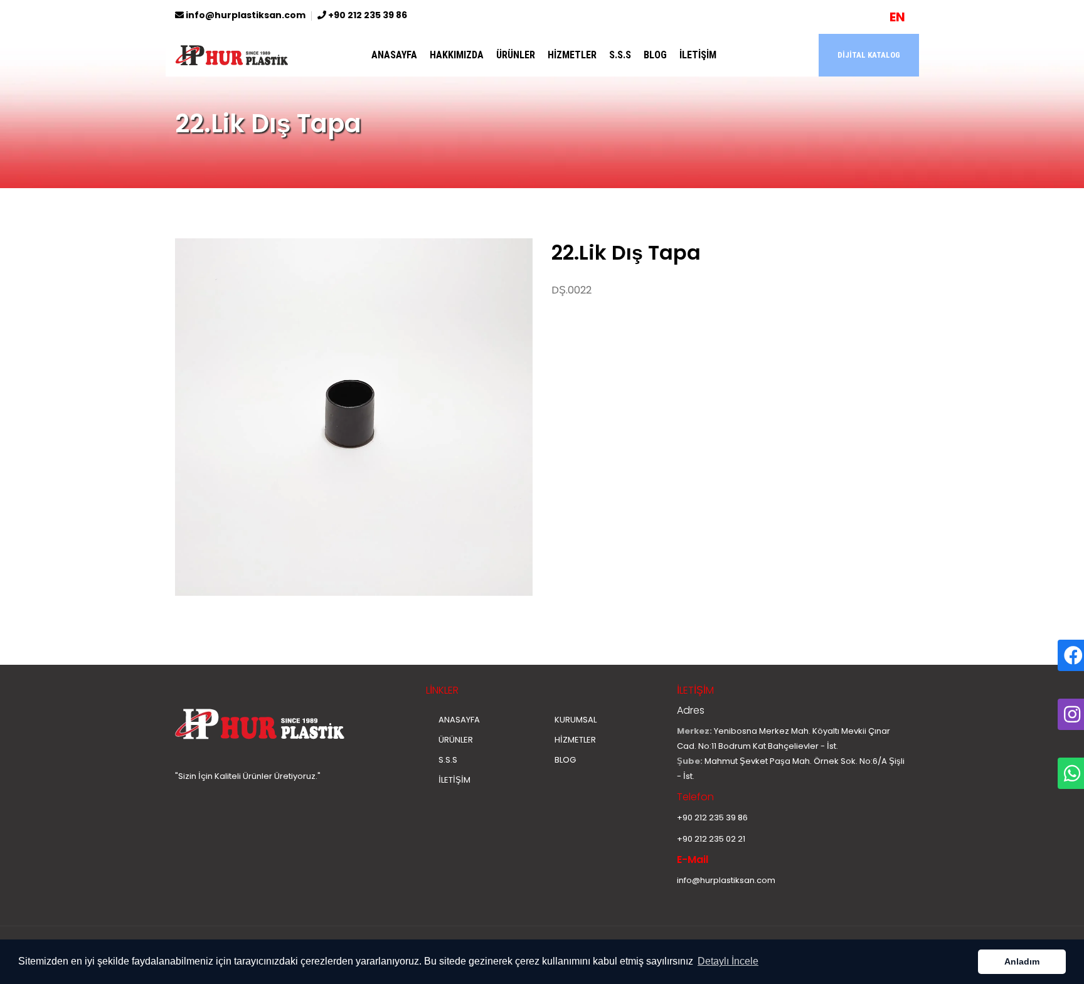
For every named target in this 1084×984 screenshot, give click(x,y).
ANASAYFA (394, 55)
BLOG (655, 55)
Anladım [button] (1021, 961)
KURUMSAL (576, 720)
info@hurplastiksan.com (245, 15)
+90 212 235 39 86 (366, 15)
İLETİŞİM (697, 55)
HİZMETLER (572, 55)
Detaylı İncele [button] (728, 961)
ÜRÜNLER (515, 55)
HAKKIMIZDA (457, 55)
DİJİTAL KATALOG (868, 55)
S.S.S (620, 55)
